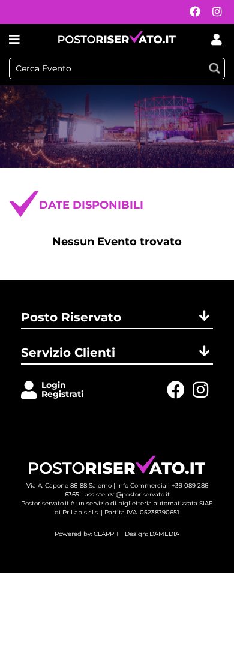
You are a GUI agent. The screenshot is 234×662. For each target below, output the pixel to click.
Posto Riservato (71, 317)
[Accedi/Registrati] (31, 391)
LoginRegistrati (62, 389)
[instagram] (214, 12)
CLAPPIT (106, 534)
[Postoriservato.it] (117, 39)
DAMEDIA (164, 534)
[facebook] (192, 12)
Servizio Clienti (68, 352)
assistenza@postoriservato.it (127, 494)
